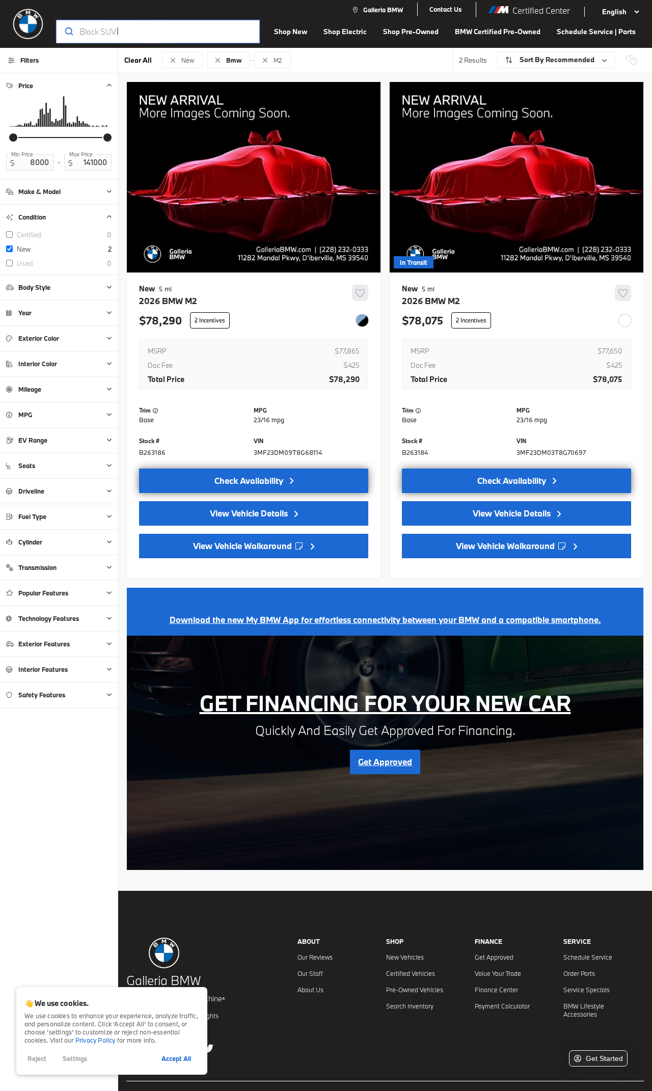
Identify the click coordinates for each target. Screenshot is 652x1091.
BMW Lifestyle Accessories (583, 1010)
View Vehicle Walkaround (243, 545)
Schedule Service (587, 957)
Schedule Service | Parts (596, 31)
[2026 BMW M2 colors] (362, 320)
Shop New (290, 31)
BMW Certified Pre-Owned (497, 31)
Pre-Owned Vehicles (414, 990)
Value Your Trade (498, 973)
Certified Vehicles (410, 973)
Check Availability (248, 480)
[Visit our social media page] (208, 1048)
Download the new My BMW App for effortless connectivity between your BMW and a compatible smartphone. (385, 619)
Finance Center (496, 990)
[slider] (13, 137)
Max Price (81, 154)
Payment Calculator (502, 1006)
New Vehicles (405, 957)
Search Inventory (409, 1006)
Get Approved (494, 957)
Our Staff (310, 973)
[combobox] (147, 31)
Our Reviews (315, 957)
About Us (310, 990)
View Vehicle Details (249, 513)
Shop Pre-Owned (411, 31)
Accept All (176, 1058)
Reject (37, 1058)
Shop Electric (345, 31)
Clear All (138, 60)
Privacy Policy (95, 1040)
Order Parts (579, 973)
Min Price (22, 154)
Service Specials (586, 990)
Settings (75, 1058)
